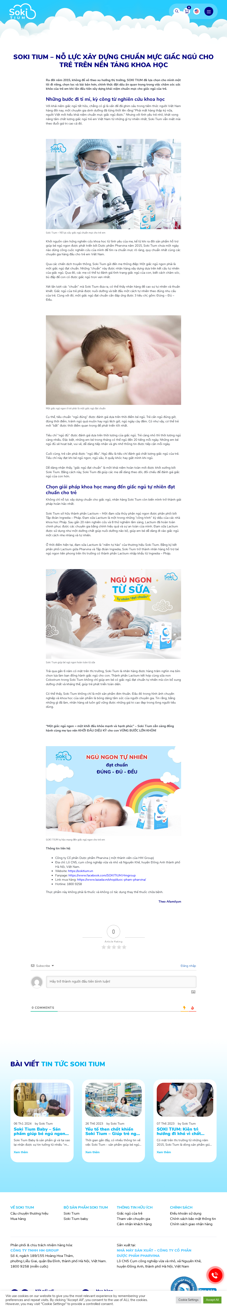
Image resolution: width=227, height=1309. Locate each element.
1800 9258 (19, 1266)
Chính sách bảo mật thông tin (193, 1218)
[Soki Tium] (22, 11)
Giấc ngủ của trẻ (129, 1213)
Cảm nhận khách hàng (134, 1224)
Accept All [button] (212, 1300)
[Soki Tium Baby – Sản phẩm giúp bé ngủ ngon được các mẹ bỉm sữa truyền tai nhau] (42, 1120)
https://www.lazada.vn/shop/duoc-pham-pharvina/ (111, 880)
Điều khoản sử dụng (185, 1213)
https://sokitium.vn (80, 871)
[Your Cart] (186, 11)
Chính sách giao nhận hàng (191, 1224)
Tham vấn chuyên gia (133, 1218)
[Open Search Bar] (176, 11)
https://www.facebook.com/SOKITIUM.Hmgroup (102, 875)
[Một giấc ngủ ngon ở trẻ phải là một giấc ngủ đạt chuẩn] (113, 360)
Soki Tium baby (76, 1218)
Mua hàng (18, 1218)
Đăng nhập (188, 966)
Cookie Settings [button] (188, 1300)
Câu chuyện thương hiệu (29, 1213)
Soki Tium (72, 1213)
